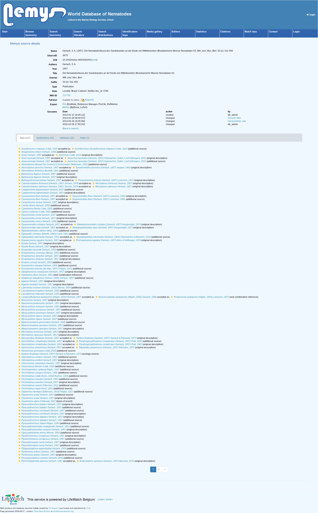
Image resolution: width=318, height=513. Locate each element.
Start (4, 31)
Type (54, 86)
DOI (55, 60)
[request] (89, 100)
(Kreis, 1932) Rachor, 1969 (44, 376)
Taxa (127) (25, 138)
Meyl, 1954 (39, 230)
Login (296, 31)
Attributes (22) (67, 138)
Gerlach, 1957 (31, 155)
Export (53, 104)
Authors (53, 64)
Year (54, 69)
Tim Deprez (53, 508)
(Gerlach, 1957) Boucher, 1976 (107, 461)
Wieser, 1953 (40, 253)
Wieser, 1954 (40, 432)
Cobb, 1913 (70, 155)
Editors (176, 31)
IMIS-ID (53, 95)
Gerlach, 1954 (40, 237)
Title (55, 73)
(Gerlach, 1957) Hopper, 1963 (103, 167)
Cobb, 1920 (39, 148)
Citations (225, 31)
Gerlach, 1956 (38, 152)
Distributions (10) (45, 138)
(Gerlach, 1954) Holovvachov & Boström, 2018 (114, 237)
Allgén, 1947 (40, 369)
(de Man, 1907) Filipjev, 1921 (46, 268)
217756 (66, 95)
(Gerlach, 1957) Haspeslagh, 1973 (109, 224)
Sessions (52, 111)
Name (54, 51)
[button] (19, 149)
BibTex (66, 107)
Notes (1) (84, 138)
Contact (273, 31)
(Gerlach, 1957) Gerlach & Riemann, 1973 (106, 338)
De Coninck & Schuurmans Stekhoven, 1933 (54, 164)
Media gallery (154, 31)
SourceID (52, 55)
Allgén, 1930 (40, 423)
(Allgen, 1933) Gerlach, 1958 (127, 297)
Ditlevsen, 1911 (39, 385)
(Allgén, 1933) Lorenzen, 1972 (201, 297)
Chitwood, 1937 (38, 401)
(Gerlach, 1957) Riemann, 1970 (107, 347)
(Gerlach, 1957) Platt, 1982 (110, 341)
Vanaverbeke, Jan (237, 121)
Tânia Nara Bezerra (42, 511)
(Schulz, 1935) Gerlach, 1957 (47, 278)
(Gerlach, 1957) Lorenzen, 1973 (106, 180)
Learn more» (105, 499)
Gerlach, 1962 (37, 275)
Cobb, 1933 (38, 350)
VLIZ (88, 508)
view (94, 60)
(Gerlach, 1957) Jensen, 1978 (49, 183)
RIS (64, 104)
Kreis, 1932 (37, 388)
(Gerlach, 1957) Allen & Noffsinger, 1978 (108, 240)
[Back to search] (70, 128)
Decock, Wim (234, 118)
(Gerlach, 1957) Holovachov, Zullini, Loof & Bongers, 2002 (107, 158)
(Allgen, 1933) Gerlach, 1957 (51, 297)
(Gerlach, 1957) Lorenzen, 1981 (98, 196)
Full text (53, 100)
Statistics (201, 31)
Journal (53, 77)
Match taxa (251, 31)
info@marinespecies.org (63, 511)
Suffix (54, 82)
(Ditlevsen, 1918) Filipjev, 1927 (47, 391)
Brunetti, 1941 (40, 170)
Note (54, 91)
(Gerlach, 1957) (43, 271)
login (312, 14)
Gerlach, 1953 (38, 249)
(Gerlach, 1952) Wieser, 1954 (46, 287)
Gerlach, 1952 (36, 262)
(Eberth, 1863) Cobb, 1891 (44, 234)
